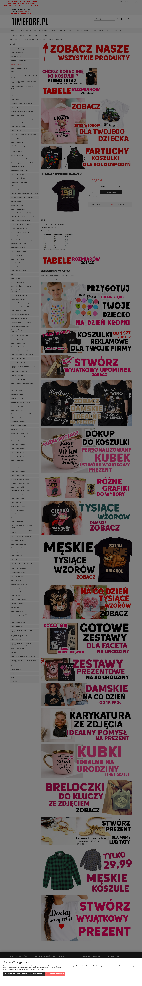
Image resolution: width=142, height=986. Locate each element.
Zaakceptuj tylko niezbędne (16, 974)
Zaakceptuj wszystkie (55, 974)
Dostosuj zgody (36, 974)
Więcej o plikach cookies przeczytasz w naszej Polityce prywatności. (23, 969)
